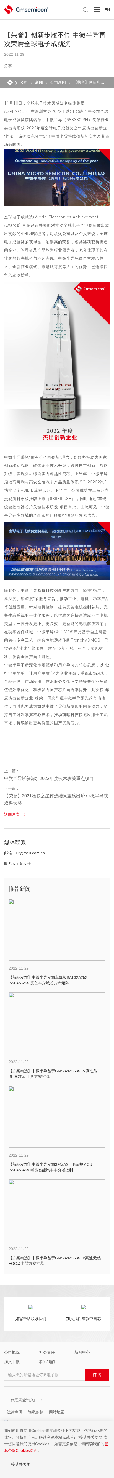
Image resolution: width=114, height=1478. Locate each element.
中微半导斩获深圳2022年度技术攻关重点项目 (49, 778)
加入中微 (12, 1362)
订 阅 (97, 1375)
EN (107, 10)
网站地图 (56, 1412)
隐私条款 (35, 1412)
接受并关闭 (20, 1464)
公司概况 (12, 1352)
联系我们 (47, 1362)
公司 (24, 82)
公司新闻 (58, 82)
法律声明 (14, 1412)
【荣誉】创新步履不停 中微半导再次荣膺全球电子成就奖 (89, 82)
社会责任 (47, 1352)
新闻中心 (82, 1352)
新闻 (39, 82)
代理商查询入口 (27, 1400)
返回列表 (15, 814)
